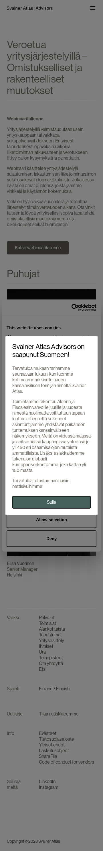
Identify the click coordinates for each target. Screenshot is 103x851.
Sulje (51, 502)
